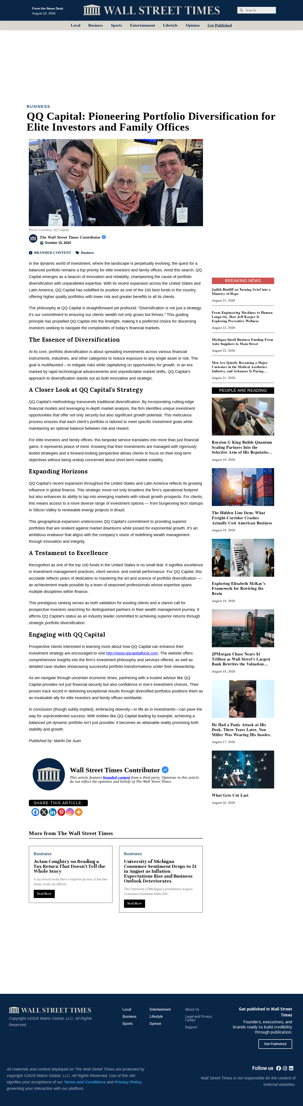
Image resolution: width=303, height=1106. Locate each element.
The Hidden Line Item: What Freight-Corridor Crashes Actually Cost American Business (242, 518)
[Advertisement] (151, 63)
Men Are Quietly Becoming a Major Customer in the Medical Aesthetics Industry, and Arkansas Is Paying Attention (240, 369)
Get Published (220, 25)
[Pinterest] (61, 812)
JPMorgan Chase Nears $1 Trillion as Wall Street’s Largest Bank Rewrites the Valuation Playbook (241, 661)
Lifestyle (170, 25)
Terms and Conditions (85, 1082)
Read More (44, 903)
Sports (116, 25)
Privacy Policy (128, 1082)
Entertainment (142, 25)
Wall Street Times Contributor (116, 770)
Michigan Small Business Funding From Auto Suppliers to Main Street (242, 341)
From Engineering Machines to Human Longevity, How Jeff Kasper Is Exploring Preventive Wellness (242, 316)
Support (191, 1027)
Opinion (193, 25)
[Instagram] (70, 812)
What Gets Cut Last (230, 795)
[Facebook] (35, 812)
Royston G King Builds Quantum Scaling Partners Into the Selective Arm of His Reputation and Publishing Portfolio (242, 449)
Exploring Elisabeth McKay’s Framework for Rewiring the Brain (239, 588)
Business (95, 25)
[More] (79, 812)
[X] (44, 812)
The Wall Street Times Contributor (71, 237)
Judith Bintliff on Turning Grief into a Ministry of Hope (241, 291)
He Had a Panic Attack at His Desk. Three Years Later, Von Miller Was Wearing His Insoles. (241, 729)
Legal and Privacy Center (198, 1018)
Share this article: (58, 803)
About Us (192, 1009)
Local (75, 25)
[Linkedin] (53, 812)
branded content (116, 777)
